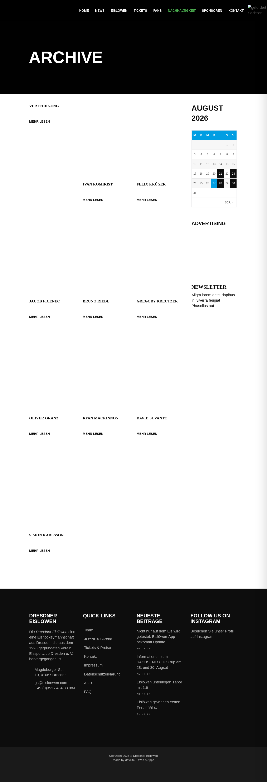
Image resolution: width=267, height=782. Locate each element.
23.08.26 (144, 694)
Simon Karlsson (46, 535)
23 (233, 173)
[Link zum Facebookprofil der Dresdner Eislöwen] (174, 755)
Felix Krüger (151, 184)
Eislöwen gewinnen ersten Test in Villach (158, 705)
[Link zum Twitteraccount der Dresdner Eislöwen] (201, 755)
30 (233, 183)
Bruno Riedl (96, 301)
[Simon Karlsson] (53, 489)
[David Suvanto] (160, 372)
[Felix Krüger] (160, 138)
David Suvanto (152, 418)
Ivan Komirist (98, 184)
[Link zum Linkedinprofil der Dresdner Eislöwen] (215, 755)
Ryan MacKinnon (100, 418)
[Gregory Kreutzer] (160, 255)
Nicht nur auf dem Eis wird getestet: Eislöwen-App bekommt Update (158, 636)
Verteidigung (44, 106)
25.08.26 (144, 674)
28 (220, 183)
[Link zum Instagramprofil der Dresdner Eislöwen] (187, 755)
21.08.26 (144, 714)
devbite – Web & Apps (139, 760)
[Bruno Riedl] (106, 255)
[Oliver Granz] (53, 372)
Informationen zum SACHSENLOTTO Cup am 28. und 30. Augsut (159, 662)
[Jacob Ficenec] (53, 255)
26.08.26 (144, 648)
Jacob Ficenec (44, 301)
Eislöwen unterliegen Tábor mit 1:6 (159, 685)
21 (220, 173)
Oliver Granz (44, 418)
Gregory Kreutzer (157, 301)
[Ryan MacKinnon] (106, 372)
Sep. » (229, 202)
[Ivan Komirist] (106, 138)
